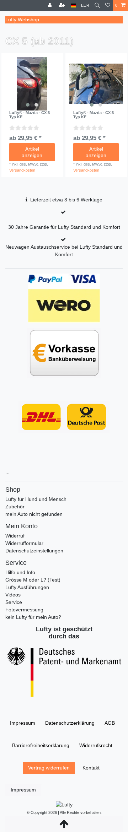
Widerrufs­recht (95, 745)
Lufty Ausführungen (27, 587)
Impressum (22, 723)
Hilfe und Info (20, 572)
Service (13, 602)
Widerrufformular (24, 543)
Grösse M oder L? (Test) (32, 580)
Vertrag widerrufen (49, 768)
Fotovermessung (24, 609)
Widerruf (15, 536)
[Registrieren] (63, 5)
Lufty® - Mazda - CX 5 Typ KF (93, 114)
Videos (13, 595)
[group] (32, 83)
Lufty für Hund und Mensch (35, 499)
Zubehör (15, 506)
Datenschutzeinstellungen (34, 550)
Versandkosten (22, 170)
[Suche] (97, 5)
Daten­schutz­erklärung (70, 723)
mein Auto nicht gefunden (34, 514)
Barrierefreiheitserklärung (40, 745)
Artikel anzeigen (32, 152)
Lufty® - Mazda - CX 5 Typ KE (29, 114)
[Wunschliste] (108, 5)
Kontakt (91, 768)
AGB (110, 723)
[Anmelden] (50, 5)
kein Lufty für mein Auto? (33, 617)
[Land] (73, 5)
